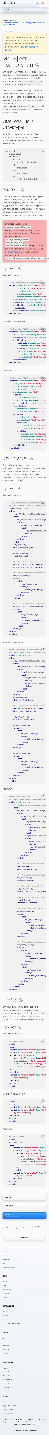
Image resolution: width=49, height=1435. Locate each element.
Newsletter (7, 1289)
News (5, 1282)
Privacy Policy (8, 1413)
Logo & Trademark (9, 1406)
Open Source (8, 1312)
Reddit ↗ (6, 1383)
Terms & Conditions (10, 1409)
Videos (5, 1353)
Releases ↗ (7, 1293)
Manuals (6, 1346)
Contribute (7, 1319)
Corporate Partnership (11, 1323)
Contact (5, 1255)
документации (35, 215)
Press (5, 1297)
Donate (5, 1316)
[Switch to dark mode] (42, 3)
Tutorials (6, 1349)
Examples (6, 1342)
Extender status (9, 1267)
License (5, 1402)
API (4, 1338)
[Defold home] (5, 3)
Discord (5, 1368)
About (5, 1252)
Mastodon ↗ (7, 1379)
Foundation (7, 1259)
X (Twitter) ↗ (7, 1387)
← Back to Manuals (8, 31)
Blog (4, 1286)
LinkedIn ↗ (7, 1376)
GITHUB (24, 1237)
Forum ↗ (6, 1372)
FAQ (4, 1263)
